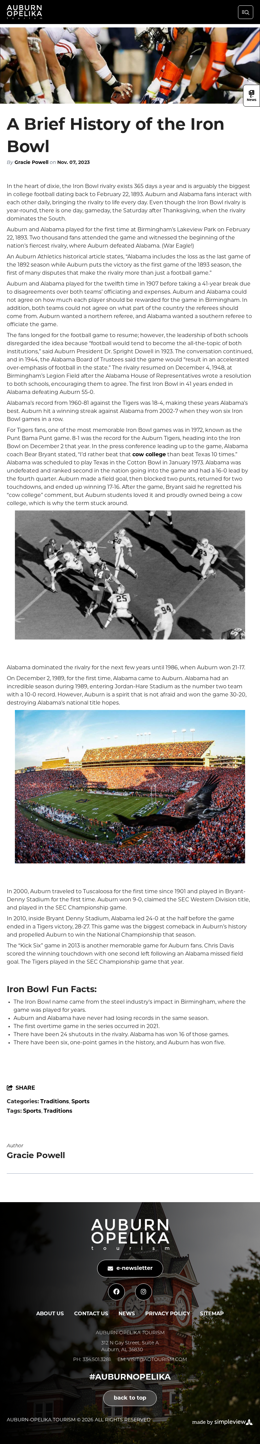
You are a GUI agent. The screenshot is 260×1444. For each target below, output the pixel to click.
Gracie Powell (31, 162)
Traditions (54, 1102)
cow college (149, 455)
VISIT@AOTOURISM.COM (157, 1359)
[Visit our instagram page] (143, 1291)
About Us (50, 1314)
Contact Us (91, 1314)
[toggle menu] (245, 12)
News (126, 1314)
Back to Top (130, 1398)
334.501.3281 (97, 1359)
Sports (80, 1102)
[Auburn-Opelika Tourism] (24, 12)
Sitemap (212, 1314)
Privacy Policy (167, 1314)
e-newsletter (134, 1268)
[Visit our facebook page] (116, 1291)
